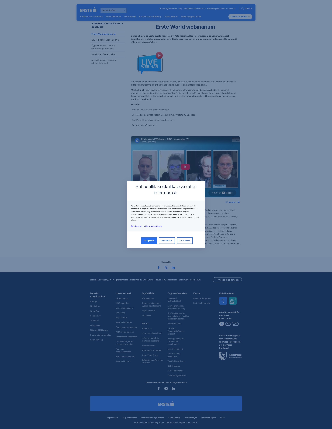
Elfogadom (149, 241)
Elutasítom (184, 241)
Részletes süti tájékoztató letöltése (146, 226)
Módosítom (166, 241)
